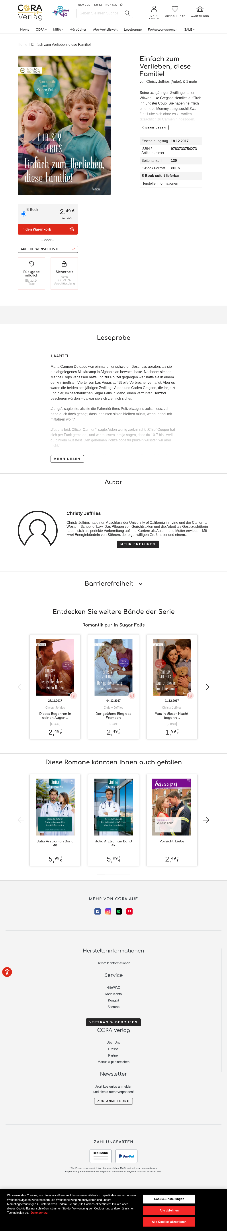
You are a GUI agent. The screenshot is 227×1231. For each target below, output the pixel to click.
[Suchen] (127, 13)
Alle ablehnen (169, 1210)
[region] (113, 1210)
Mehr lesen (67, 458)
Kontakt (113, 1000)
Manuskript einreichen (113, 1062)
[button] (48, 249)
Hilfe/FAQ (113, 987)
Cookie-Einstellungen (169, 1199)
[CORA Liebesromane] (30, 12)
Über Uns (113, 1042)
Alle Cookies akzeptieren (169, 1221)
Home (22, 44)
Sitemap (113, 1007)
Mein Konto (113, 994)
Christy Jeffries (158, 81)
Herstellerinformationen (159, 183)
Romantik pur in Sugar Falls (113, 625)
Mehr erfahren (137, 544)
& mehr (190, 81)
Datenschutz (39, 1212)
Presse (113, 1049)
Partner (113, 1055)
